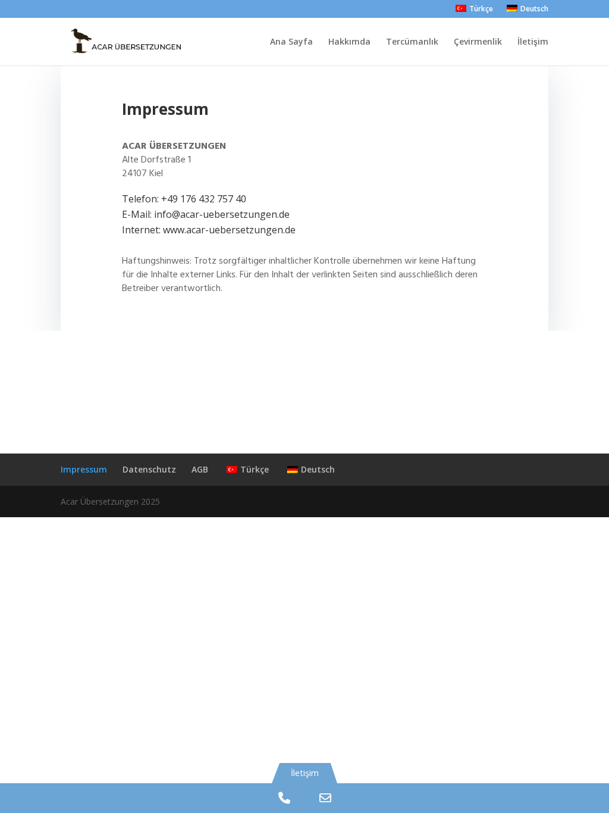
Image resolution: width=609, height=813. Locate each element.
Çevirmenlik (478, 42)
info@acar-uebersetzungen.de (222, 214)
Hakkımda (349, 42)
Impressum (84, 469)
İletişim (532, 42)
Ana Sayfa (291, 42)
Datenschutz (149, 469)
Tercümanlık (412, 42)
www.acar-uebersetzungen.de (229, 229)
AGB (200, 469)
